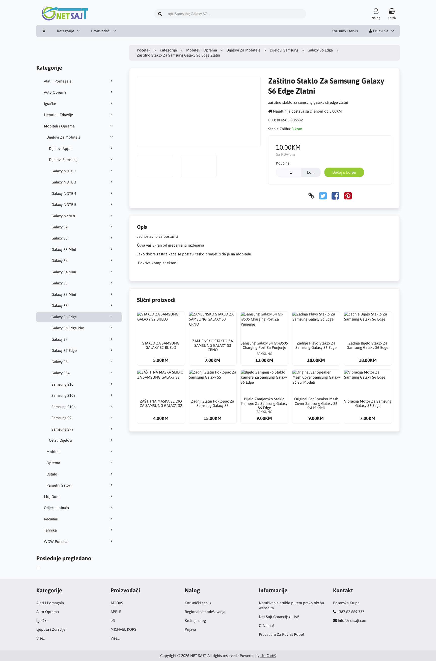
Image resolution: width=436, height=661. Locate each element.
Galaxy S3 (59, 238)
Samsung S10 (62, 384)
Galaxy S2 (59, 227)
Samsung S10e (63, 407)
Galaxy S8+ (60, 373)
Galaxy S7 (59, 339)
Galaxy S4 (59, 260)
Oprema (53, 463)
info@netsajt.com (352, 620)
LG (113, 620)
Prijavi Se (380, 31)
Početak (143, 50)
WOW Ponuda (55, 541)
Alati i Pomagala (57, 81)
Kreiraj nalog (195, 620)
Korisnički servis (345, 31)
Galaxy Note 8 (63, 216)
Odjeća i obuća (56, 508)
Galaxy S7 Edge (64, 350)
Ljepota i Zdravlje (58, 115)
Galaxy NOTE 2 (63, 171)
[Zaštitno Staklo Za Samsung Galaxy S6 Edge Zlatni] (43, 569)
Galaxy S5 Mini (63, 294)
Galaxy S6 (59, 305)
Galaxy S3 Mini (63, 249)
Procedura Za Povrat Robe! (281, 634)
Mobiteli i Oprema (59, 126)
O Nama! (266, 625)
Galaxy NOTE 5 (63, 204)
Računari (51, 519)
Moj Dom (52, 496)
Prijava (190, 629)
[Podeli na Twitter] (323, 196)
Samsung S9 (61, 418)
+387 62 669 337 (350, 612)
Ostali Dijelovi (60, 440)
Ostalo (51, 474)
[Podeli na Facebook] (335, 196)
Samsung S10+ (63, 395)
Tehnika (50, 530)
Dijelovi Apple (60, 148)
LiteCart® (268, 655)
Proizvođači (101, 31)
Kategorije (65, 31)
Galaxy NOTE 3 (63, 182)
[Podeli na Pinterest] (348, 196)
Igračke (50, 103)
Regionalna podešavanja (205, 612)
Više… (40, 638)
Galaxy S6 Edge (64, 317)
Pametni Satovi (59, 485)
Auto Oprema (55, 92)
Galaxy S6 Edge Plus (68, 328)
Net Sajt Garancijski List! (279, 617)
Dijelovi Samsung (63, 159)
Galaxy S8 (59, 362)
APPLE (116, 612)
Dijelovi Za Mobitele (63, 137)
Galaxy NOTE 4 (63, 193)
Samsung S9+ (62, 429)
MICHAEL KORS (123, 629)
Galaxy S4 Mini (63, 272)
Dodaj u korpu (344, 172)
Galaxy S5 (59, 283)
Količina (282, 163)
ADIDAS (117, 603)
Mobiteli (53, 452)
